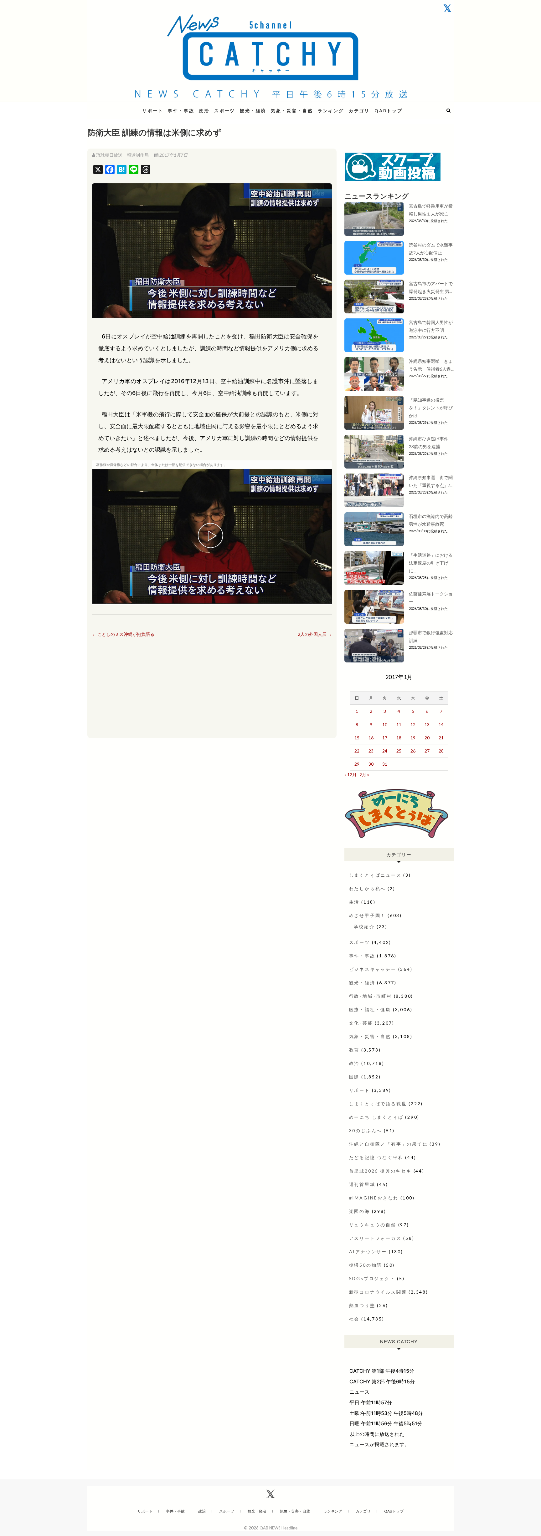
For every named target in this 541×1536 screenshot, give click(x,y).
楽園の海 (359, 1211)
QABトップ (388, 110)
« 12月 (350, 774)
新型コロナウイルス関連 (378, 1292)
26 (412, 750)
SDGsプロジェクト (372, 1278)
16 (371, 737)
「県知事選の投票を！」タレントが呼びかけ (431, 407)
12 (412, 724)
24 (384, 750)
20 (427, 737)
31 (384, 764)
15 (356, 737)
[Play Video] (212, 536)
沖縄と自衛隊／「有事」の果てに (388, 1144)
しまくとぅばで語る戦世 (378, 1103)
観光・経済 (253, 110)
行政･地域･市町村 (370, 996)
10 (384, 724)
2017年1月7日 (173, 155)
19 (412, 737)
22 (356, 750)
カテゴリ (359, 110)
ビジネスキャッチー (372, 969)
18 (398, 737)
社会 (354, 1318)
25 (398, 750)
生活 (354, 902)
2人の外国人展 (315, 634)
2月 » (364, 774)
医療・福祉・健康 (370, 1009)
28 (441, 750)
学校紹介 (364, 926)
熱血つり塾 (362, 1305)
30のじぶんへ (365, 1130)
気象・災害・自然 (292, 110)
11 (398, 724)
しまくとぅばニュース (375, 875)
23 (371, 750)
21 (441, 737)
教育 (354, 1049)
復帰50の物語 (365, 1265)
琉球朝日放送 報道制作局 (122, 155)
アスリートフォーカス (375, 1238)
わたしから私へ (367, 888)
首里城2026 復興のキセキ (380, 1171)
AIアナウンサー (368, 1251)
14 (441, 724)
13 (427, 724)
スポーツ (224, 110)
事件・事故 (181, 110)
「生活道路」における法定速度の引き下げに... (431, 562)
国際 (354, 1076)
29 (356, 764)
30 (371, 764)
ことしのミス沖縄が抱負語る (123, 634)
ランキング (331, 110)
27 (427, 750)
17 (384, 737)
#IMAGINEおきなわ (374, 1197)
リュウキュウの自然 (372, 1224)
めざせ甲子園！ (367, 915)
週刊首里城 (362, 1184)
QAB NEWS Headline (120, 106)
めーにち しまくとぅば (376, 1117)
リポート (152, 110)
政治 (204, 110)
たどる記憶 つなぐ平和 (376, 1157)
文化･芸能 (361, 1023)
